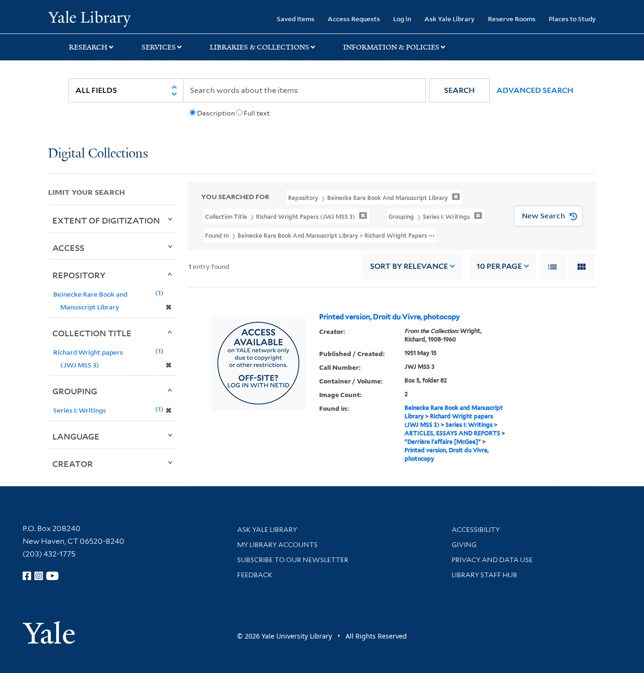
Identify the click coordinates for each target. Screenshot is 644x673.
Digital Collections (98, 154)
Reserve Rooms (512, 18)
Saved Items (295, 18)
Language (75, 436)
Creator (72, 463)
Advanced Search (534, 90)
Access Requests (354, 18)
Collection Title (92, 333)
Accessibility (476, 529)
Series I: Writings (469, 424)
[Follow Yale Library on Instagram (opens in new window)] (38, 576)
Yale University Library (89, 18)
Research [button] (88, 47)
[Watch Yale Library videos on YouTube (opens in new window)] (52, 576)
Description (216, 113)
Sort (409, 266)
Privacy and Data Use (492, 560)
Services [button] (158, 47)
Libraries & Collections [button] (259, 47)
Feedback (254, 575)
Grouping (74, 391)
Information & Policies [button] (391, 47)
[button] (459, 90)
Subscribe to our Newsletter (292, 560)
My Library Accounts (277, 544)
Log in (402, 18)
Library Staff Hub (484, 575)
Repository (79, 275)
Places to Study (572, 18)
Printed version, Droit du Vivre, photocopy (389, 317)
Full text (257, 113)
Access (68, 247)
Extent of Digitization (106, 220)
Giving (464, 544)
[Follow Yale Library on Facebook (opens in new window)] (27, 576)
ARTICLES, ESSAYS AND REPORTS (452, 433)
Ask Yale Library (449, 18)
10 (499, 266)
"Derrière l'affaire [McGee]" (443, 441)
